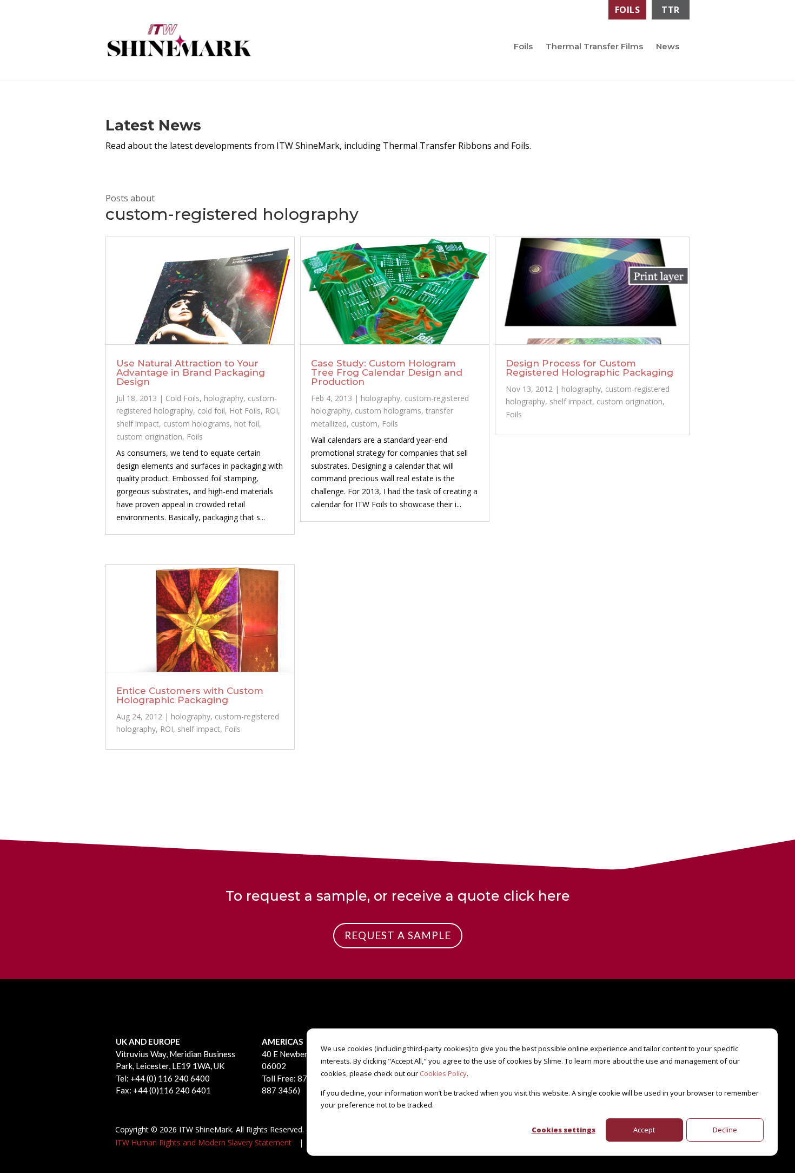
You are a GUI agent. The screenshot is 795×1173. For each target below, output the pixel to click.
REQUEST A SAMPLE (398, 935)
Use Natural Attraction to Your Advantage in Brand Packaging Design (190, 372)
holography (223, 398)
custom (364, 423)
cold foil (211, 410)
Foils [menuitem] (523, 46)
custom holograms (196, 423)
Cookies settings (563, 1130)
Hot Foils (245, 410)
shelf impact (137, 423)
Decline (725, 1130)
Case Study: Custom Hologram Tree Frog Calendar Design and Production (386, 372)
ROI (271, 410)
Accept (644, 1130)
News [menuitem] (667, 46)
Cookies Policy (443, 1073)
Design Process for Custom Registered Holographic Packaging (589, 368)
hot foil (246, 423)
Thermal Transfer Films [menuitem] (594, 46)
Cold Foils (182, 398)
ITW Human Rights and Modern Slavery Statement (203, 1142)
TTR (670, 10)
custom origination (149, 436)
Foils (627, 10)
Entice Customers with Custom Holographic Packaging (189, 695)
